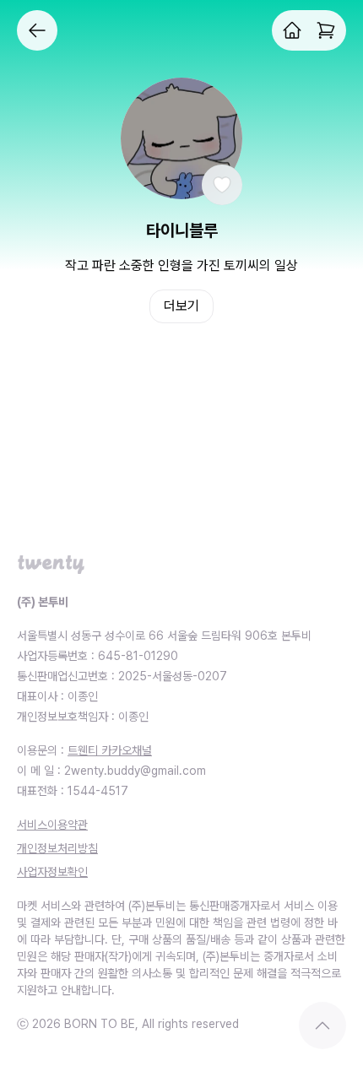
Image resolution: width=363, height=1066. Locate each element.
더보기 (181, 306)
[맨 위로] (322, 1025)
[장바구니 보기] (326, 30)
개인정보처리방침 (57, 848)
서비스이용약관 (52, 824)
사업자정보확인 (52, 872)
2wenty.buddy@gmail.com (135, 770)
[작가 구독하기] (222, 185)
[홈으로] (292, 30)
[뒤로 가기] (37, 30)
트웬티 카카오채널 (110, 750)
